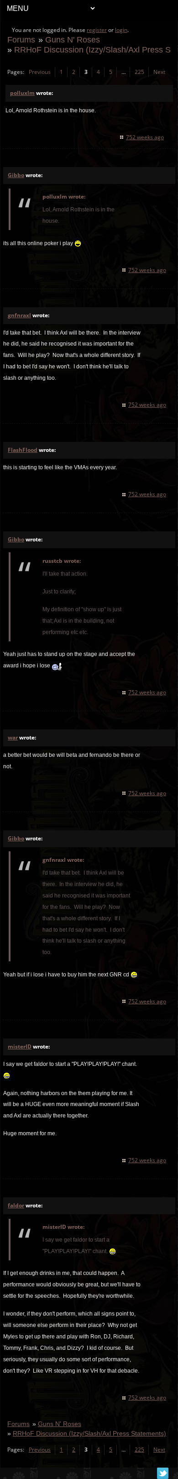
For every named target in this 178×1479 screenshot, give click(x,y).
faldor (16, 1205)
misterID (19, 1046)
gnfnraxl (19, 315)
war (13, 737)
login (121, 30)
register (97, 30)
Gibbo (16, 175)
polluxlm (22, 93)
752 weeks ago (145, 137)
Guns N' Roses (72, 39)
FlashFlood (22, 450)
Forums (21, 39)
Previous (40, 72)
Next (159, 72)
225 (139, 72)
